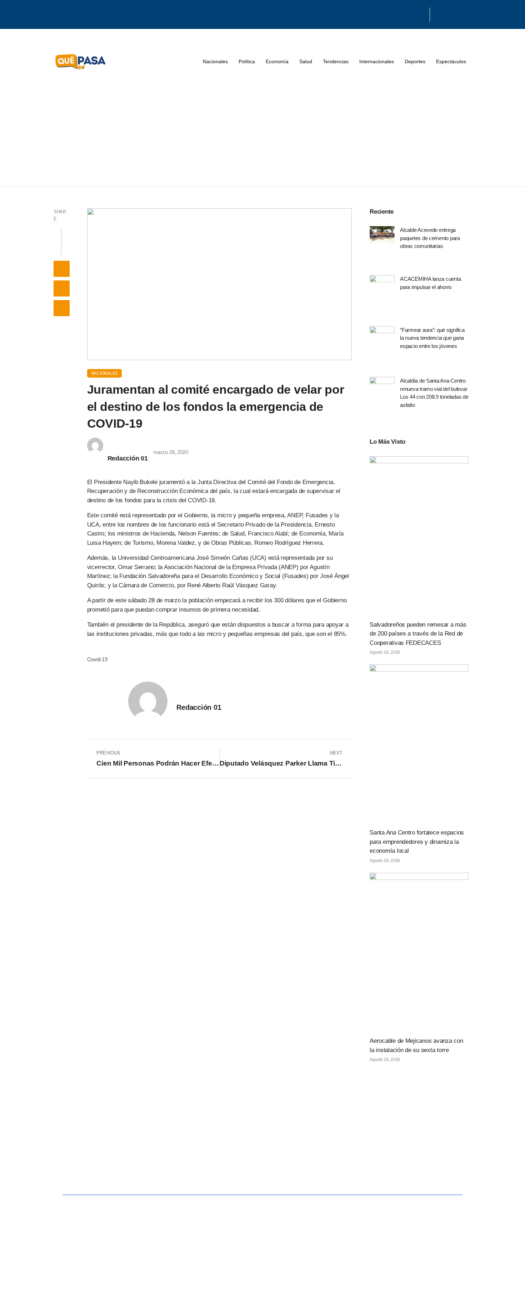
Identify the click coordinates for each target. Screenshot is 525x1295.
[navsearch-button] (439, 15)
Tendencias (336, 61)
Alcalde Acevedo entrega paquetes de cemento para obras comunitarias (430, 238)
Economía (277, 61)
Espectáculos (451, 61)
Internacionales (376, 61)
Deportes (415, 61)
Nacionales (215, 61)
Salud (305, 61)
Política (247, 61)
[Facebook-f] (403, 13)
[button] (62, 269)
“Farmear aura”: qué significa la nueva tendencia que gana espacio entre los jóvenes (432, 338)
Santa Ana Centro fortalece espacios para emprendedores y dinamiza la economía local (417, 841)
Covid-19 (97, 659)
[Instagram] (421, 13)
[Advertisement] (262, 133)
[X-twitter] (412, 13)
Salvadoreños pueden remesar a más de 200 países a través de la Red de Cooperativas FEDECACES (418, 633)
